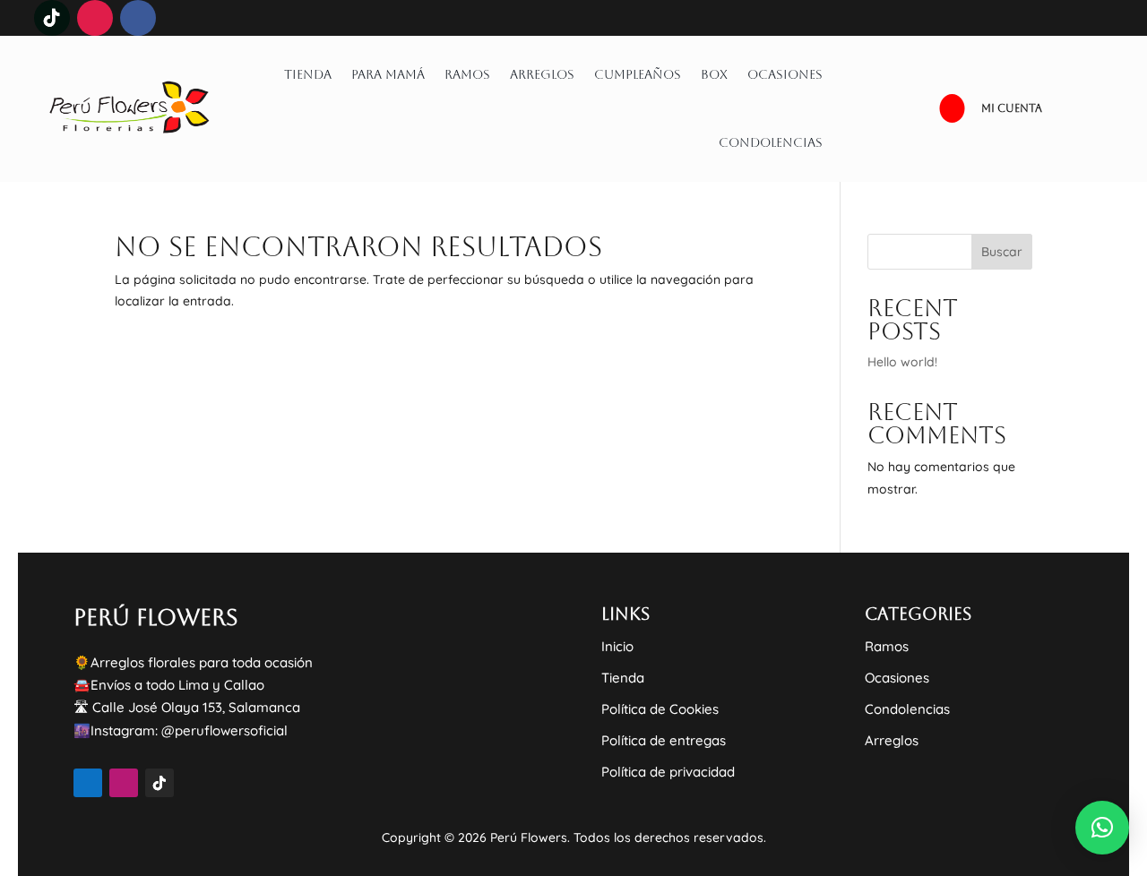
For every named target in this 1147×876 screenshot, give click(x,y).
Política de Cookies (660, 708)
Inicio (617, 646)
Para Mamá (388, 74)
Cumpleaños (637, 74)
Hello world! (902, 362)
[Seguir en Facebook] (138, 18)
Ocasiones (785, 74)
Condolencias (771, 142)
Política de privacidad (668, 771)
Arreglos (542, 74)
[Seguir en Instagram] (95, 18)
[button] (1102, 828)
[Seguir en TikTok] (52, 18)
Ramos (467, 74)
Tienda (308, 74)
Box (714, 74)
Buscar (1001, 252)
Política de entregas (663, 740)
